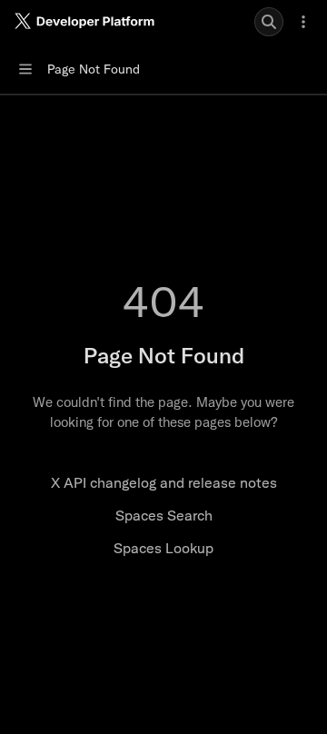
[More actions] (303, 22)
